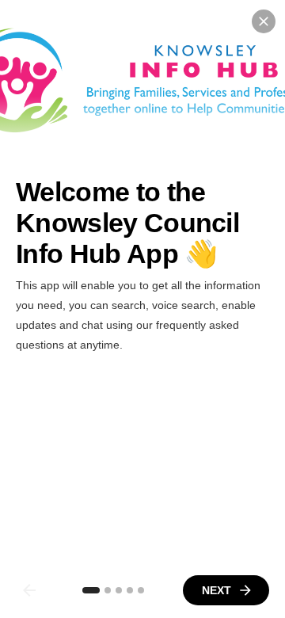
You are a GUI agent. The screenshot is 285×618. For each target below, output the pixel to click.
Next (216, 590)
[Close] (264, 21)
